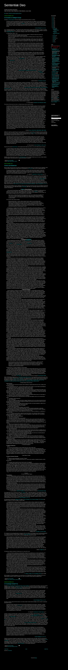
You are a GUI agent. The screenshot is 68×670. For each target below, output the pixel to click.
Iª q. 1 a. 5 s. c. (41, 183)
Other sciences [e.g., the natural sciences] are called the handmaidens (24, 183)
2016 (53, 18)
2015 (53, 19)
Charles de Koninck (55, 64)
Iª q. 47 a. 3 (24, 497)
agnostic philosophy (27, 534)
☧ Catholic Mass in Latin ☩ (55, 47)
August (54, 39)
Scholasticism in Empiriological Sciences (55, 49)
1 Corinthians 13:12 (19, 593)
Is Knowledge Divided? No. (11, 583)
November (54, 35)
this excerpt (55, 58)
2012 (53, 23)
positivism (40, 71)
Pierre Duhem (24, 186)
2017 (53, 17)
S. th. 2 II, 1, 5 (19, 605)
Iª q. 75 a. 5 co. (40, 636)
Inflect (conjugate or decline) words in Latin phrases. (55, 86)
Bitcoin (5, 13)
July (53, 40)
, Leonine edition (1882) (55, 81)
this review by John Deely (55, 59)
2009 (53, 27)
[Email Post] (19, 160)
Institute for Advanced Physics (54, 52)
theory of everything (21, 643)
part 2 (55, 70)
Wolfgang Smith (17, 499)
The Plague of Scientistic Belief (41, 531)
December (54, 28)
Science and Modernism (10, 165)
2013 (53, 22)
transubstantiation (9, 252)
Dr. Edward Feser (54, 68)
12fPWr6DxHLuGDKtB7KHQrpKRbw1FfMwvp (14, 13)
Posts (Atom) (10, 650)
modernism (36, 191)
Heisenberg (13, 646)
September (54, 38)
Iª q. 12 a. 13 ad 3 (37, 615)
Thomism (16, 161)
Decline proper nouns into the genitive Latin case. (56, 84)
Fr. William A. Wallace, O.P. (29, 573)
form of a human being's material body (30, 622)
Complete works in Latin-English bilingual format (55, 78)
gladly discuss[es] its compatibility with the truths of (27, 70)
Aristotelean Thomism (55, 71)
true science (30, 168)
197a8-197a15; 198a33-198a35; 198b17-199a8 (37, 130)
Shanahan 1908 (42, 178)
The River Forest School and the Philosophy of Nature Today (55, 61)
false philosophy (19, 244)
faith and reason (9, 646)
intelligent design (9, 161)
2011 (53, 24)
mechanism (41, 72)
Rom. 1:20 (42, 618)
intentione (23, 23)
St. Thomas (23, 492)
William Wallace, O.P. (55, 55)
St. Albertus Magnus (12, 616)
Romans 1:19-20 (21, 58)
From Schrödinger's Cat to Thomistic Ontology (31, 499)
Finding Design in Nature (10, 31)
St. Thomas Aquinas (11, 19)
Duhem (8, 579)
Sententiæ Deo (14, 5)
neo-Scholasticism (28, 240)
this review (53, 56)
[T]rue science (12, 60)
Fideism (22, 189)
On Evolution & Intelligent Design (12, 17)
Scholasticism (29, 239)
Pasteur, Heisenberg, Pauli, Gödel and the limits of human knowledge (18, 585)
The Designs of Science (42, 80)
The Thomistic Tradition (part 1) (55, 69)
